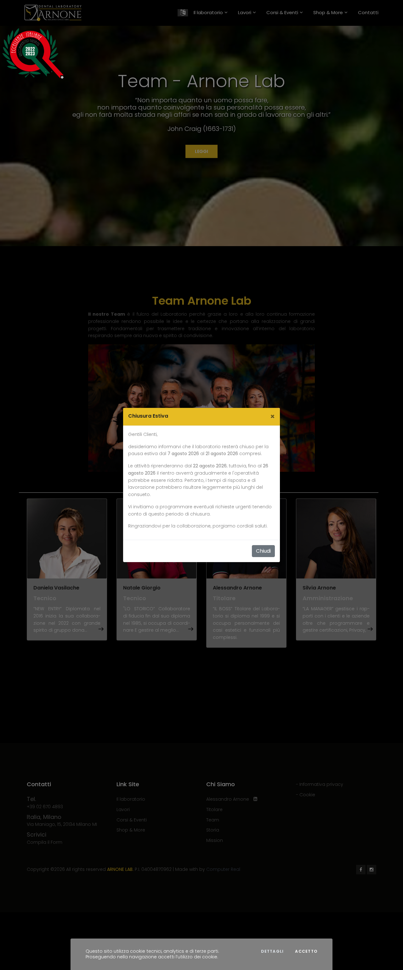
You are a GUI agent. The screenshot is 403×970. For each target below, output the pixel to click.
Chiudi (263, 551)
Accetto (306, 951)
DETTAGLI (272, 951)
